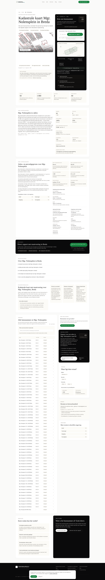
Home (43, 1)
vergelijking (67, 71)
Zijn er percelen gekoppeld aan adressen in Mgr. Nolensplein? (31, 277)
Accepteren (33, 576)
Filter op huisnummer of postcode (26, 327)
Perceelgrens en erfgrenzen (73, 566)
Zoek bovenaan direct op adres (67, 325)
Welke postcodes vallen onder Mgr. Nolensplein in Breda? (30, 267)
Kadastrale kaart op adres (60, 566)
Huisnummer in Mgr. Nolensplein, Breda (67, 31)
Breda (23, 12)
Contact (60, 1)
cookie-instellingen (53, 573)
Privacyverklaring (83, 569)
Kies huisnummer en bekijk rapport (67, 358)
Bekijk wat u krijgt (81, 358)
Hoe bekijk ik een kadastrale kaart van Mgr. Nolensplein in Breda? (32, 273)
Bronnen (51, 1)
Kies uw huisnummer (24, 49)
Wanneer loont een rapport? (75, 530)
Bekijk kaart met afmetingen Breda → (78, 245)
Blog (56, 1)
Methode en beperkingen (37, 77)
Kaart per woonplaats (83, 566)
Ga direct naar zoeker (61, 530)
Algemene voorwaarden (72, 569)
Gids (47, 1)
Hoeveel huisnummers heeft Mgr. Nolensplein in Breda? (30, 264)
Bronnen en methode (71, 568)
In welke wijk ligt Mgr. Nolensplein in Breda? (28, 270)
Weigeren (40, 576)
